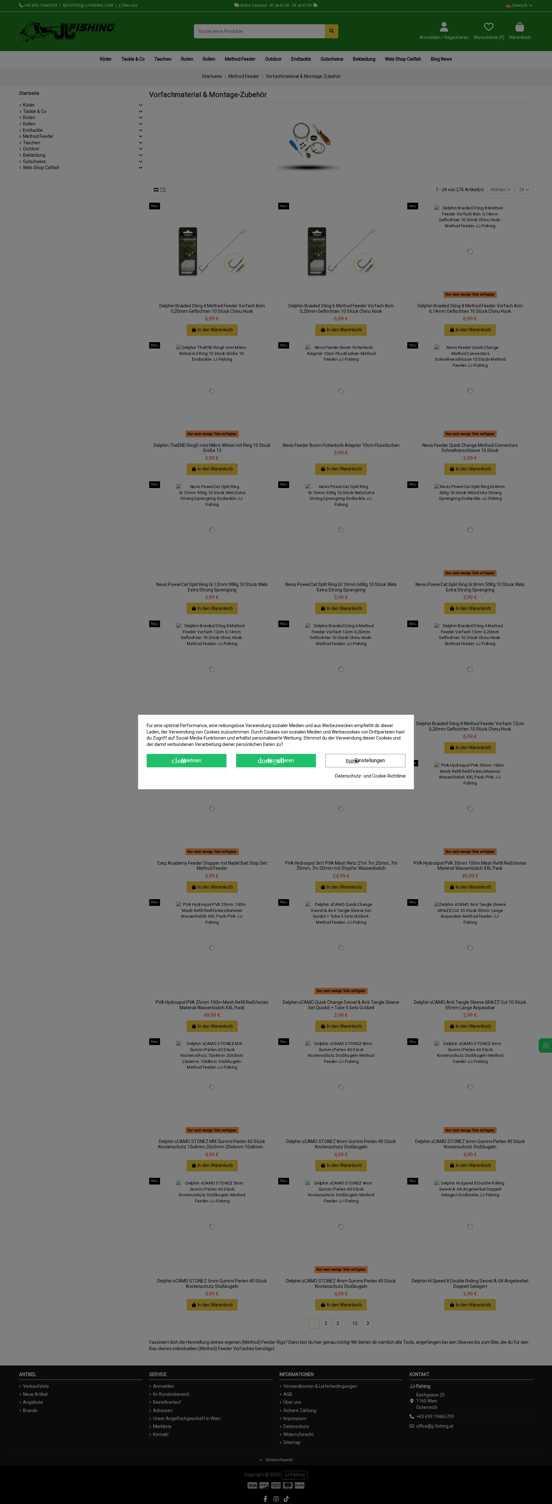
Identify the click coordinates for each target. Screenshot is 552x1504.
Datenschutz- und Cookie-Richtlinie (370, 775)
